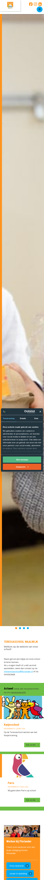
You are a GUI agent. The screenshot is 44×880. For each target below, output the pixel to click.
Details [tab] (23, 418)
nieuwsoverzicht (18, 692)
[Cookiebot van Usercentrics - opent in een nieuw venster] (26, 411)
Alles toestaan (22, 460)
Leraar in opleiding (18, 873)
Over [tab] (36, 418)
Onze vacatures (17, 865)
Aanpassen (20, 467)
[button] (16, 628)
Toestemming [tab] (8, 418)
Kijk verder (31, 745)
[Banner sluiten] (40, 411)
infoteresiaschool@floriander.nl (18, 671)
